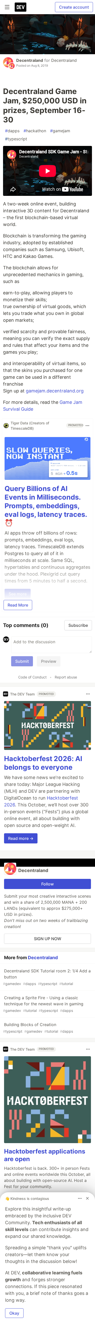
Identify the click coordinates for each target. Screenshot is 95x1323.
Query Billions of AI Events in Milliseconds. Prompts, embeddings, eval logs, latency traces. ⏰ (46, 505)
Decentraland (29, 60)
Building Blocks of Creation (38, 1027)
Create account (74, 7)
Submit (22, 661)
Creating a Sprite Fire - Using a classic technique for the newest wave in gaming (43, 1004)
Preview (48, 661)
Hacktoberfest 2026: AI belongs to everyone (43, 762)
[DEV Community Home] (20, 7)
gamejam (60, 130)
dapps (12, 130)
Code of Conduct (32, 677)
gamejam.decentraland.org (55, 390)
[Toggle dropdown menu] (87, 426)
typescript (16, 138)
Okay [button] (14, 1313)
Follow (47, 883)
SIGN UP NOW (47, 938)
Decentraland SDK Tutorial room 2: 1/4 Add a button (47, 977)
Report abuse (66, 677)
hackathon (35, 130)
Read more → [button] (20, 838)
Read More (18, 605)
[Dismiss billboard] (87, 1198)
